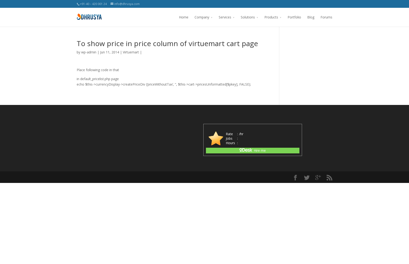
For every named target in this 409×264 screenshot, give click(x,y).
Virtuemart (131, 52)
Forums (326, 17)
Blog (310, 17)
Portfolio (294, 17)
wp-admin (88, 52)
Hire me (259, 150)
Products (271, 17)
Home (183, 17)
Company (202, 17)
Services (225, 17)
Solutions (248, 17)
